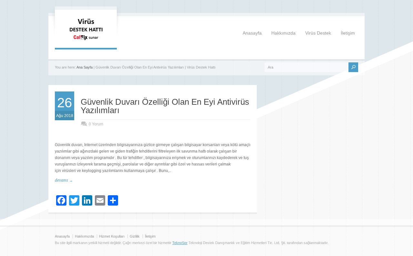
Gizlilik (135, 236)
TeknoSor (179, 243)
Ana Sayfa (84, 67)
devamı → (64, 180)
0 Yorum (96, 124)
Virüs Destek (318, 33)
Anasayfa (252, 33)
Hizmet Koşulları (112, 236)
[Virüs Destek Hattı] (86, 41)
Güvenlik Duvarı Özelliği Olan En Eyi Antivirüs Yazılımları (165, 106)
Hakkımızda (283, 33)
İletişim (348, 33)
